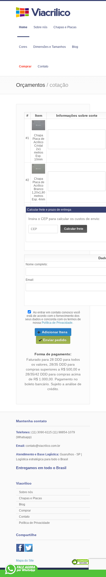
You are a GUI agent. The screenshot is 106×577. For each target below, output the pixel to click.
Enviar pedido (55, 340)
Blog (75, 47)
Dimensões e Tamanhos (49, 47)
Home (23, 27)
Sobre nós (40, 27)
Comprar (25, 66)
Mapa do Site (25, 560)
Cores (23, 47)
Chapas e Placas (64, 27)
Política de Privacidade (57, 322)
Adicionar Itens (55, 332)
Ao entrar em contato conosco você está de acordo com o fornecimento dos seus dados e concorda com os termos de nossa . (53, 317)
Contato (43, 66)
